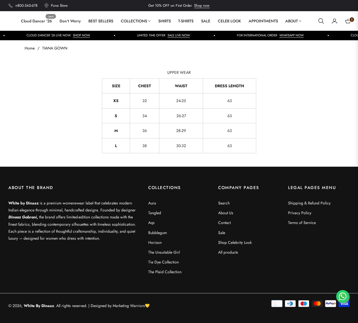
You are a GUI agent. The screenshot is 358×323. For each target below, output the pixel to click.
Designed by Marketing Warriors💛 (120, 305)
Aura (152, 203)
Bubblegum (157, 232)
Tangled (154, 213)
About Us (225, 213)
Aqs (151, 222)
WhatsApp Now (272, 35)
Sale (221, 232)
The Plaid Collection (165, 272)
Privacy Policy (299, 213)
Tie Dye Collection (163, 262)
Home (30, 48)
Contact (224, 222)
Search (224, 203)
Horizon (155, 242)
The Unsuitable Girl (164, 252)
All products (228, 252)
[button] (321, 21)
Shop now (201, 5)
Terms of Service (302, 222)
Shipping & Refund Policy (309, 203)
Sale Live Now (160, 35)
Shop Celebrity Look (235, 242)
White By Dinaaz (39, 305)
